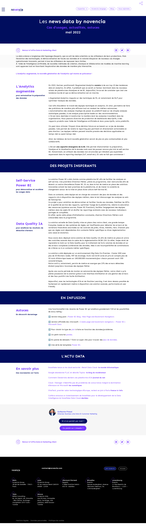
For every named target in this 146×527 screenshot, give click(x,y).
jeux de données (110, 340)
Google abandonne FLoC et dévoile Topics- (77, 372)
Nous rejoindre (124, 9)
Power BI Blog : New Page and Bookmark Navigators (91, 317)
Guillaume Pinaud (64, 412)
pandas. (69, 335)
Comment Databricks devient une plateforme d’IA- (76, 378)
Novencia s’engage (98, 9)
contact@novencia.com (52, 468)
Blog (112, 9)
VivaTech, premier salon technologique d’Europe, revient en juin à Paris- (85, 390)
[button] (116, 50)
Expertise (81, 9)
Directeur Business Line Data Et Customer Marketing (77, 414)
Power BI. (76, 345)
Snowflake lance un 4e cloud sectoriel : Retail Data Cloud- (83, 367)
